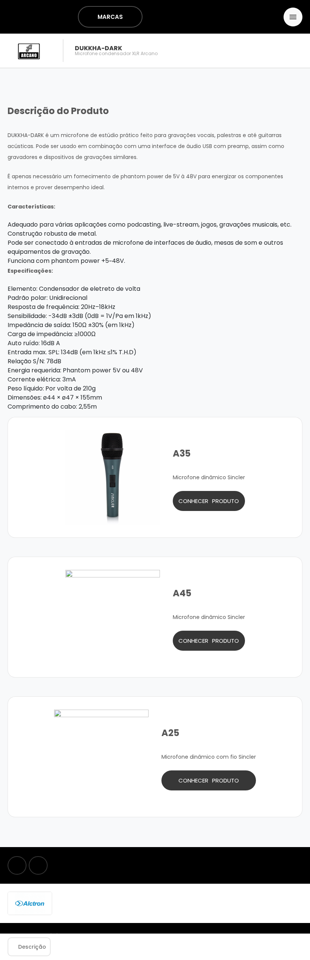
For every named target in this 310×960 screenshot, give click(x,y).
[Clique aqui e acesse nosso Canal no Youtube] (38, 865)
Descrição (32, 947)
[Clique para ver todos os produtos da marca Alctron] (30, 903)
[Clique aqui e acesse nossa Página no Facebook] (17, 865)
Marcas (110, 17)
